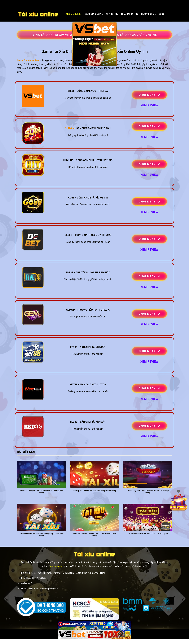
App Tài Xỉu (112, 14)
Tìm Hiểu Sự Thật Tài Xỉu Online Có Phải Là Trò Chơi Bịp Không (148, 491)
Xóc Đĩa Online (94, 14)
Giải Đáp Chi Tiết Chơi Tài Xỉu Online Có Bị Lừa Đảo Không (94, 491)
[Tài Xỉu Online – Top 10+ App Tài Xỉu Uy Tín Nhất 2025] (38, 14)
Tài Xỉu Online (72, 14)
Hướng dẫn (147, 14)
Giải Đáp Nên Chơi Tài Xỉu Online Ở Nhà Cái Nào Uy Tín (148, 534)
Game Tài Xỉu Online (28, 60)
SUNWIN (69, 128)
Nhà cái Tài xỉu (130, 14)
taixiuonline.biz (56, 566)
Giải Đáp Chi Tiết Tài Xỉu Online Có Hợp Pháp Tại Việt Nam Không (41, 534)
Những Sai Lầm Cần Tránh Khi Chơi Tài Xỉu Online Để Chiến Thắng (94, 534)
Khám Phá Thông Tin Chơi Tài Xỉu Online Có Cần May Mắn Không (41, 491)
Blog (161, 14)
